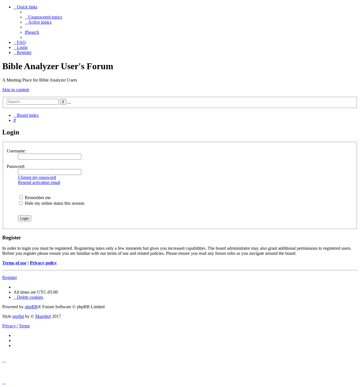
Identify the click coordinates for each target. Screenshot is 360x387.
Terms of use (14, 262)
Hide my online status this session (54, 203)
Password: (16, 166)
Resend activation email (39, 182)
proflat (18, 316)
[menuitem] (43, 17)
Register (9, 277)
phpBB (31, 306)
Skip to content (15, 89)
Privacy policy (43, 262)
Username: (16, 150)
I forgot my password (37, 177)
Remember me (37, 197)
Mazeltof (43, 316)
